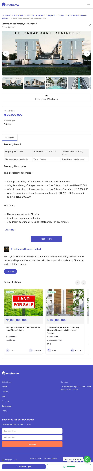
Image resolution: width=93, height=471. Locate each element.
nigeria (51, 15)
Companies (6, 406)
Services (5, 401)
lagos (61, 15)
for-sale (30, 15)
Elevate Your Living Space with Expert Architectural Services (76, 388)
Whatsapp (70, 467)
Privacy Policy (35, 458)
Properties (18, 15)
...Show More (10, 230)
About (4, 387)
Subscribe (32, 444)
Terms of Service (50, 458)
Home (7, 15)
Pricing (4, 411)
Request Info (46, 239)
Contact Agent (25, 467)
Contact (10, 271)
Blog (3, 396)
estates (41, 15)
